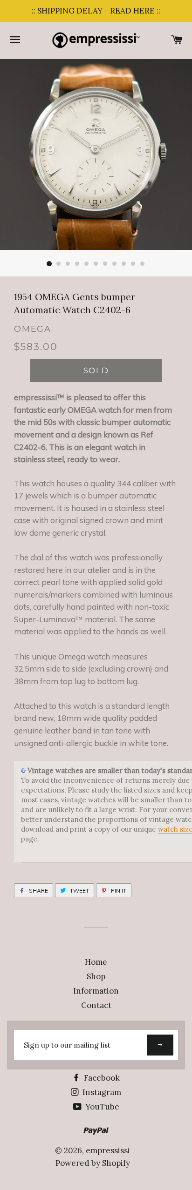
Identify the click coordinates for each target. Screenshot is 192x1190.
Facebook (101, 1078)
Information (96, 991)
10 (133, 264)
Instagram (101, 1092)
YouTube (101, 1107)
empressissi (108, 1150)
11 (142, 264)
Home (96, 962)
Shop (96, 976)
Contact (96, 1005)
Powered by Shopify (92, 1163)
